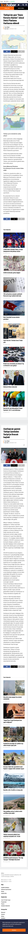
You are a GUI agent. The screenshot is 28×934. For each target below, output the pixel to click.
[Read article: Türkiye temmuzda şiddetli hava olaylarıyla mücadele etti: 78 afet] (14, 825)
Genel (6, 337)
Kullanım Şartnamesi (6, 889)
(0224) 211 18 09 (7, 881)
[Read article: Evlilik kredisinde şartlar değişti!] (14, 263)
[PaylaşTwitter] (14, 51)
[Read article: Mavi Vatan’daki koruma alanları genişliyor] (14, 308)
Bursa (6, 854)
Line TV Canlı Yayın (5, 900)
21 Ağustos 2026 (7, 724)
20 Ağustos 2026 (7, 253)
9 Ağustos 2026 (7, 412)
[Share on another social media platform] (21, 51)
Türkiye (6, 314)
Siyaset (3, 914)
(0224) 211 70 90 (7, 879)
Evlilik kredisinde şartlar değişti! (11, 273)
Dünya (2, 916)
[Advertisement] (15, 224)
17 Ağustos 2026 (7, 321)
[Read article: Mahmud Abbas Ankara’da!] (14, 377)
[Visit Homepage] (8, 5)
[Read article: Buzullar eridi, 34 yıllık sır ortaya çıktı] (14, 780)
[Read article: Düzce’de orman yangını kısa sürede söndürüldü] (14, 687)
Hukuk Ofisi (4, 893)
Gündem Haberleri (5, 905)
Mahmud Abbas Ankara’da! (10, 387)
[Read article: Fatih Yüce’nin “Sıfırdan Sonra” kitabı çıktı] (14, 331)
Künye (2, 891)
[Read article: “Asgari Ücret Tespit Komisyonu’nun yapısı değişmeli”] (14, 711)
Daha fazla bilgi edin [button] (7, 926)
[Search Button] (23, 5)
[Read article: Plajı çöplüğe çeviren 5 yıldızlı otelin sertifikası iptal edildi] (14, 802)
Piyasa (2, 903)
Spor (6, 246)
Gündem (6, 269)
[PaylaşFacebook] (6, 51)
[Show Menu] (26, 5)
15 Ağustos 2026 (7, 367)
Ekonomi (3, 912)
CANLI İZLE (6, 8)
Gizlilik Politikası (5, 887)
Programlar (3, 902)
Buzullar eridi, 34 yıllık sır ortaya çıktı (13, 790)
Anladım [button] (14, 930)
